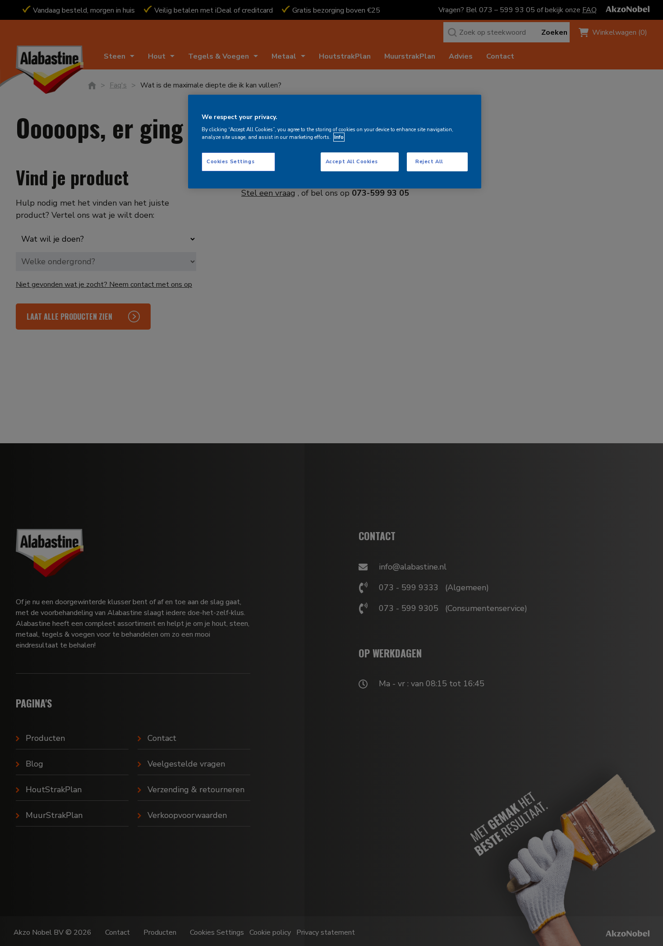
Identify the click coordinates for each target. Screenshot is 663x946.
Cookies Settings (230, 161)
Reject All (429, 161)
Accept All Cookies (352, 161)
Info (339, 137)
